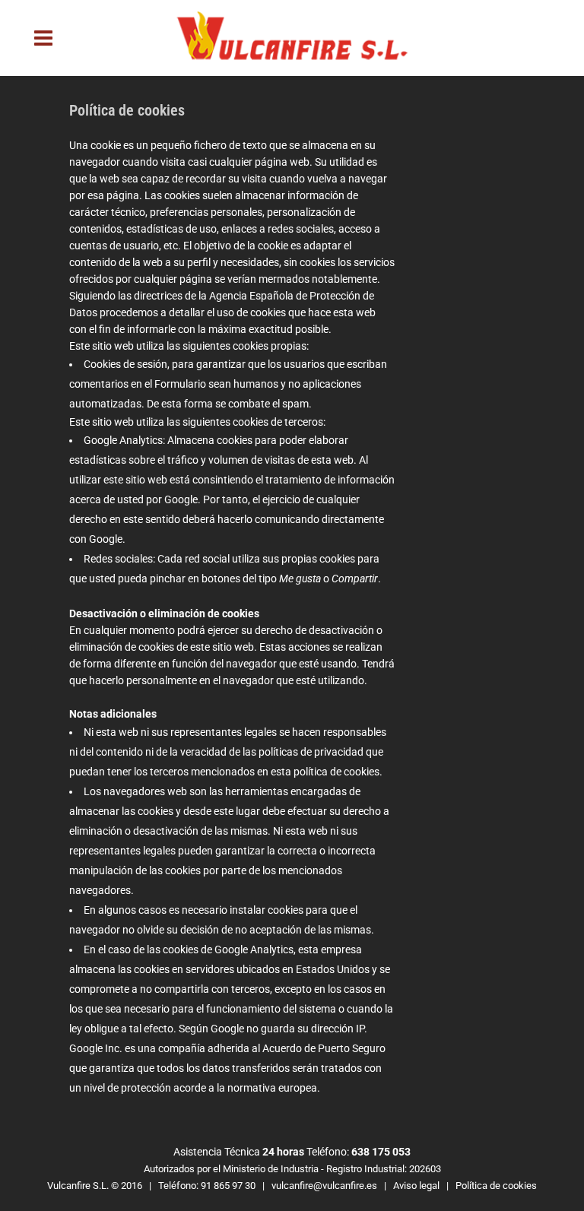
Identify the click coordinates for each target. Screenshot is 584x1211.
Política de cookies (496, 1185)
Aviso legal (416, 1185)
